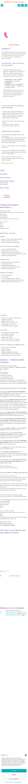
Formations (3, 174)
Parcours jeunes (5, 177)
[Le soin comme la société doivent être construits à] (14, 695)
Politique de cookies (8, 782)
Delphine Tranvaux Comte (14, 2)
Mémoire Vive (6, 571)
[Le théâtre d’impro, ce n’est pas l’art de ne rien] (14, 635)
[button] (26, 755)
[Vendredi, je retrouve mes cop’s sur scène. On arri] (14, 681)
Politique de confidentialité (17, 782)
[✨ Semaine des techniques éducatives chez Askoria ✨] (14, 719)
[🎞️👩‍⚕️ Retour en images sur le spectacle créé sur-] (14, 745)
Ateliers (2, 170)
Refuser (14, 774)
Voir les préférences (14, 778)
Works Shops (4, 188)
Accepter (14, 770)
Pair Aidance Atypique (7, 181)
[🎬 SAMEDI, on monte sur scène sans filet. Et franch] (14, 666)
